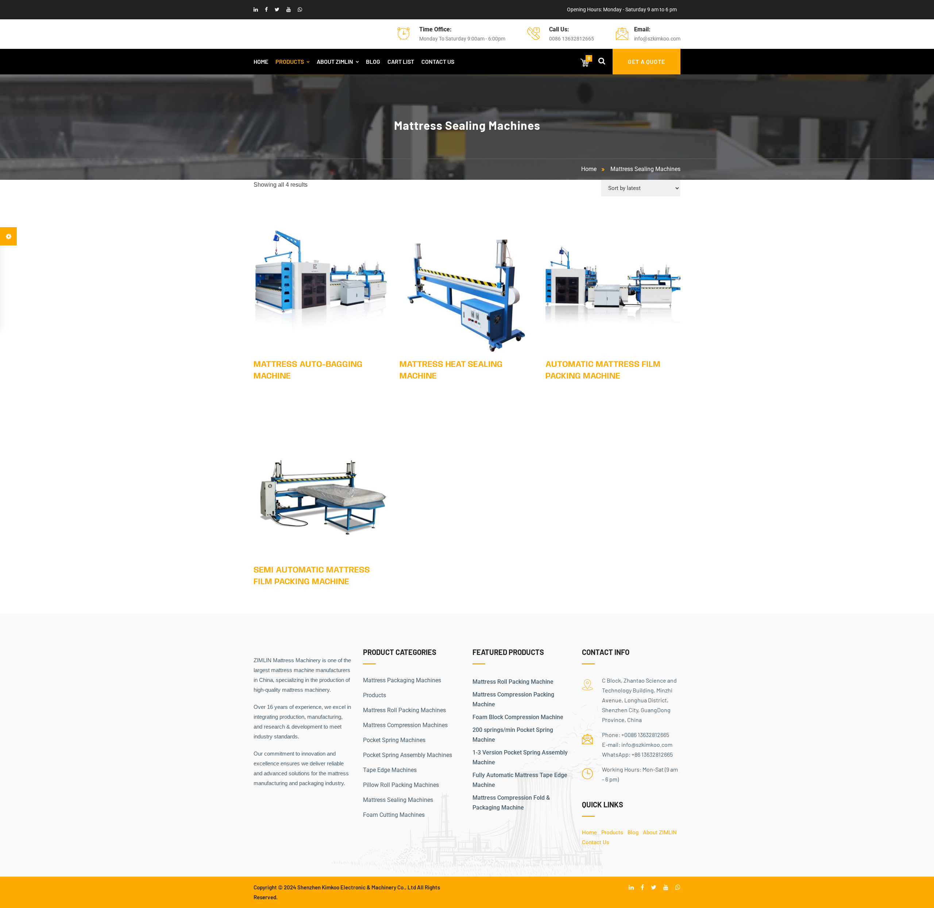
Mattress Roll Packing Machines (404, 710)
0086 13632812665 (571, 39)
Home (261, 61)
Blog (373, 61)
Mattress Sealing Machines (645, 169)
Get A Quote (646, 61)
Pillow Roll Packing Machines (401, 784)
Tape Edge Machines (390, 770)
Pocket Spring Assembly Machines (407, 755)
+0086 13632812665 (645, 734)
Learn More (321, 280)
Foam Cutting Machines (394, 814)
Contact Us (437, 61)
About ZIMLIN (335, 61)
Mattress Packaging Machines (402, 680)
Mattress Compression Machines (405, 725)
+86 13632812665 (652, 754)
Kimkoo (331, 887)
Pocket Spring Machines (394, 740)
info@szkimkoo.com (657, 39)
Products (289, 61)
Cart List (400, 61)
